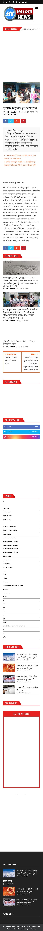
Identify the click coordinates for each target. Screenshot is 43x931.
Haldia (5, 523)
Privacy (25, 928)
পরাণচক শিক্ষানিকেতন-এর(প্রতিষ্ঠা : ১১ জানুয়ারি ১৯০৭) (14, 626)
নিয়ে (4, 618)
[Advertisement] (21, 55)
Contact (6, 508)
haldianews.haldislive (10, 549)
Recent (5, 582)
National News (8, 567)
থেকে (4, 611)
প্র (3, 629)
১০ (3, 504)
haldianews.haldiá (9, 538)
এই (3, 600)
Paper (5, 578)
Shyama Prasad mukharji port (13, 585)
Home (9, 928)
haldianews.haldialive (10, 541)
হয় (3, 633)
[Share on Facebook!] (5, 121)
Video (5, 596)
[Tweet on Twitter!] (10, 121)
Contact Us (7, 512)
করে (4, 607)
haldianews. (7, 534)
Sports (5, 589)
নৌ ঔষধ (4, 622)
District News (7, 516)
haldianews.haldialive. (10, 545)
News (4, 574)
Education (6, 519)
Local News (7, 563)
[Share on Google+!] (17, 121)
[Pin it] (23, 121)
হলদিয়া (4, 637)
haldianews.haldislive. (10, 552)
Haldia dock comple (11, 114)
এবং (4, 604)
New (4, 571)
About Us (17, 928)
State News (7, 593)
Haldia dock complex (10, 530)
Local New (6, 560)
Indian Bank (7, 556)
